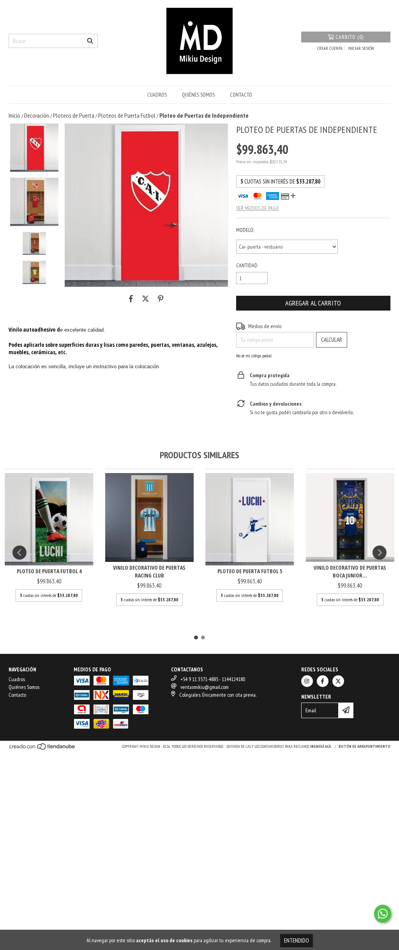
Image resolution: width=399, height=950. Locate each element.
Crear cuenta (330, 48)
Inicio (14, 115)
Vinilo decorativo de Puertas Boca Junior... (350, 571)
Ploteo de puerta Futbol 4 (49, 571)
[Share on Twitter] (145, 298)
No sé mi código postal (254, 355)
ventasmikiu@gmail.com (204, 686)
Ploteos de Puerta (73, 115)
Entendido (296, 940)
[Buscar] (90, 41)
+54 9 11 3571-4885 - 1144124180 (212, 679)
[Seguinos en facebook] (322, 681)
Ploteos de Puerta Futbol (126, 115)
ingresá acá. (321, 746)
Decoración (36, 115)
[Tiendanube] (43, 749)
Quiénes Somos (198, 94)
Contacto (241, 94)
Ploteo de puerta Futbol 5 (249, 571)
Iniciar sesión (361, 48)
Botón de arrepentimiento (364, 746)
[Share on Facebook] (131, 298)
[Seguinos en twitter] (338, 681)
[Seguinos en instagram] (307, 681)
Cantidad (247, 265)
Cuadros (157, 94)
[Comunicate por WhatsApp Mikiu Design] (382, 914)
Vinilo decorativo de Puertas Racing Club (149, 571)
